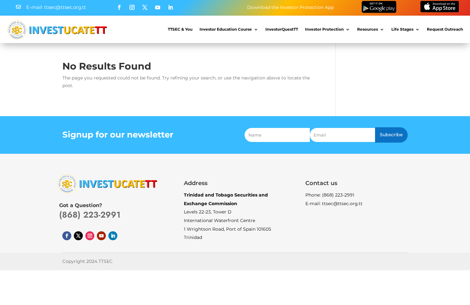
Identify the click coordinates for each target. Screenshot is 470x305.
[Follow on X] (145, 7)
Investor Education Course (226, 29)
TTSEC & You (180, 29)
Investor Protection (324, 29)
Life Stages (402, 29)
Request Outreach (445, 29)
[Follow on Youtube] (158, 7)
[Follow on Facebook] (119, 7)
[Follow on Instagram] (132, 7)
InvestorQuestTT (281, 29)
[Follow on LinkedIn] (170, 7)
